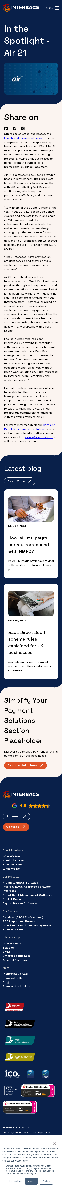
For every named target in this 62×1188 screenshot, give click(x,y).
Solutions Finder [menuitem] (14, 929)
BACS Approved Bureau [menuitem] (19, 921)
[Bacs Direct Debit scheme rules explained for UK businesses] (31, 603)
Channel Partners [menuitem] (15, 960)
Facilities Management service (24, 138)
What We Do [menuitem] (11, 868)
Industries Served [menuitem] (15, 974)
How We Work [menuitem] (12, 864)
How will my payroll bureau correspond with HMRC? (29, 544)
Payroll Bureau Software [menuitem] (20, 903)
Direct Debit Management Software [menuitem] (27, 895)
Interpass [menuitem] (9, 890)
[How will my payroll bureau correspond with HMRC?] (31, 509)
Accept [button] (31, 1181)
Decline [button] (46, 1181)
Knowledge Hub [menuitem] (13, 978)
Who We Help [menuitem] (12, 943)
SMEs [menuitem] (7, 951)
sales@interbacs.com (39, 437)
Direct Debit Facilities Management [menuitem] (27, 925)
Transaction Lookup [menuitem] (16, 986)
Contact (13, 826)
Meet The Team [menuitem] (13, 860)
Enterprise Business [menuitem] (17, 955)
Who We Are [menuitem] (11, 856)
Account (13, 816)
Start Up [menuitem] (9, 947)
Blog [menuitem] (6, 982)
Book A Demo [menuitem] (12, 899)
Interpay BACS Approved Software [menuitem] (27, 886)
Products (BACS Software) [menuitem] (21, 882)
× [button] (54, 1142)
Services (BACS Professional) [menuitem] (23, 917)
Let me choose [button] (16, 1181)
